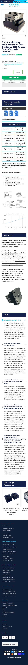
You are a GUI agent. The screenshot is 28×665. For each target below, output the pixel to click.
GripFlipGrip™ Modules (8, 528)
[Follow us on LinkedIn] (13, 637)
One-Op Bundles (7, 530)
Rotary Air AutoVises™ (8, 558)
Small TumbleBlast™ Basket (9, 591)
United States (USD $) (9, 644)
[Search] (22, 1)
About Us (5, 624)
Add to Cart (14, 77)
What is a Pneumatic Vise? (12, 320)
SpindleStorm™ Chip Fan (9, 581)
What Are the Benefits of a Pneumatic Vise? (12, 344)
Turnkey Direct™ (6, 526)
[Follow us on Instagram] (17, 2)
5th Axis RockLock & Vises (9, 560)
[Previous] (2, 35)
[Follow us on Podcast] (15, 2)
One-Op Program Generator (10, 605)
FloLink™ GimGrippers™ (8, 549)
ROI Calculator (6, 617)
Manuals (5, 614)
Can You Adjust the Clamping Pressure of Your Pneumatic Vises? (13, 381)
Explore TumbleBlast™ (8, 589)
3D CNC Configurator (8, 603)
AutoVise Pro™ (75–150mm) (9, 554)
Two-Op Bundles (7, 533)
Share (3, 38)
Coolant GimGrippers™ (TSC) (10, 547)
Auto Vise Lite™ (6, 556)
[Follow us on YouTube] (19, 2)
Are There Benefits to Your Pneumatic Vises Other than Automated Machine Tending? (13, 406)
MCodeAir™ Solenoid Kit (8, 568)
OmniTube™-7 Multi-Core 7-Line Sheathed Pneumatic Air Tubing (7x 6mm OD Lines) (13, 63)
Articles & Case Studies (8, 612)
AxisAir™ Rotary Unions (8, 570)
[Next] (25, 35)
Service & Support (7, 626)
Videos (4, 610)
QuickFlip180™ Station (8, 537)
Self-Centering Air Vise (11, 253)
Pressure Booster (7, 575)
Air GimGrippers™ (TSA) (8, 544)
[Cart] (26, 1)
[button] (14, 85)
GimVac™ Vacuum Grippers (9, 551)
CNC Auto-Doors (7, 535)
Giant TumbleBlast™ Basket (9, 593)
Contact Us (5, 628)
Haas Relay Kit (6, 572)
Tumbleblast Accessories (9, 596)
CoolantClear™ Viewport (9, 579)
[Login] (24, 1)
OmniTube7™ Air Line (8, 577)
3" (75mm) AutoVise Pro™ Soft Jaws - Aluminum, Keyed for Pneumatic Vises (11, 510)
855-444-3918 (7, 1)
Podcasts (5, 607)
